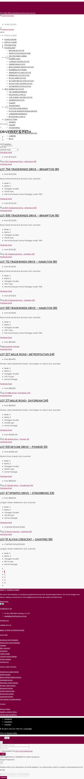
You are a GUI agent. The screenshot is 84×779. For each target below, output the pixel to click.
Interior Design (5, 659)
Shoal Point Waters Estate (20, 97)
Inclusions (3, 651)
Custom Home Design (18, 108)
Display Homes (10, 35)
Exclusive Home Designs (9, 640)
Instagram (8, 722)
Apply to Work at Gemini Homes (12, 630)
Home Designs (10, 24)
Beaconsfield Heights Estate (21, 67)
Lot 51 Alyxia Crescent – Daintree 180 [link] (26, 539)
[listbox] (9, 150)
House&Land (9, 48)
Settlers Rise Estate (17, 81)
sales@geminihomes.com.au (15, 616)
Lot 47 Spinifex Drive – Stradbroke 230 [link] (27, 493)
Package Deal (6, 152)
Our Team (13, 119)
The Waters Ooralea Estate (10, 699)
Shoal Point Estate (7, 694)
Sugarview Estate (17, 100)
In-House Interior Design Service (23, 133)
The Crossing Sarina (18, 56)
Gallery (12, 125)
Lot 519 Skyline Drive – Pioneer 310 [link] (23, 447)
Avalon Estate (5, 675)
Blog (11, 138)
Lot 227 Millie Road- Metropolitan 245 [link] (27, 354)
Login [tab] (7, 738)
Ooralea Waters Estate (19, 61)
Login (3, 754)
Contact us (4, 620)
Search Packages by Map (20, 53)
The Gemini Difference (18, 114)
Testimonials (14, 127)
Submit (3, 777)
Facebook (8, 719)
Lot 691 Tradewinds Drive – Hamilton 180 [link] (28, 308)
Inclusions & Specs (17, 116)
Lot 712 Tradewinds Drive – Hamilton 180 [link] (28, 262)
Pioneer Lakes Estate (8, 686)
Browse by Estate (16, 50)
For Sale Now (10, 45)
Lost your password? (24, 751)
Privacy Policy (5, 709)
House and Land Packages (10, 643)
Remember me (8, 751)
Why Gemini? (9, 89)
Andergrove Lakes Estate (20, 72)
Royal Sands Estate (17, 78)
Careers (12, 136)
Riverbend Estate (16, 70)
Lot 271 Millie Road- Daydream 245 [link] (24, 400)
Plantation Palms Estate (9, 683)
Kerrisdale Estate (16, 89)
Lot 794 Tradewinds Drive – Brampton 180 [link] (29, 169)
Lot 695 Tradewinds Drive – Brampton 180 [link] (29, 215)
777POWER (27, 729)
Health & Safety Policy (8, 712)
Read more (4, 601)
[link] (18, 161)
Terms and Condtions (8, 715)
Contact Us (4, 662)
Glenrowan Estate (17, 64)
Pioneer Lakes (14, 59)
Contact (8, 119)
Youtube (7, 724)
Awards (12, 122)
